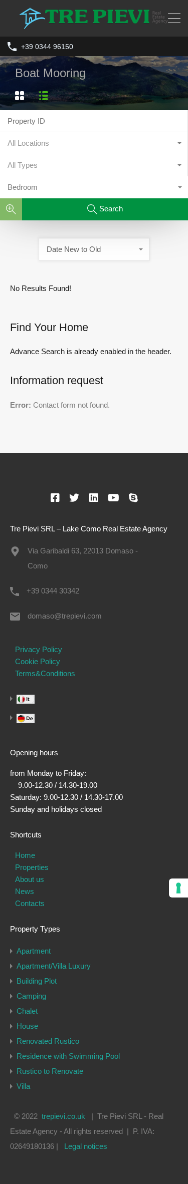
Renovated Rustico (48, 1041)
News (24, 891)
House (27, 1026)
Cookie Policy (37, 661)
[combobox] (94, 143)
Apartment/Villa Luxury (54, 966)
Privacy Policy (38, 649)
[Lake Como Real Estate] (94, 24)
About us (29, 879)
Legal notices (85, 1146)
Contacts (30, 903)
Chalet (27, 1011)
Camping (31, 996)
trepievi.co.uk (63, 1116)
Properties (32, 867)
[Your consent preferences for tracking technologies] (178, 888)
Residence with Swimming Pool (68, 1056)
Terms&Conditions (45, 673)
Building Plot (37, 981)
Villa (23, 1086)
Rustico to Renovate (50, 1071)
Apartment (34, 951)
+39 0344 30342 (53, 590)
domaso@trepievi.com (65, 616)
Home (25, 855)
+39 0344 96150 (47, 47)
